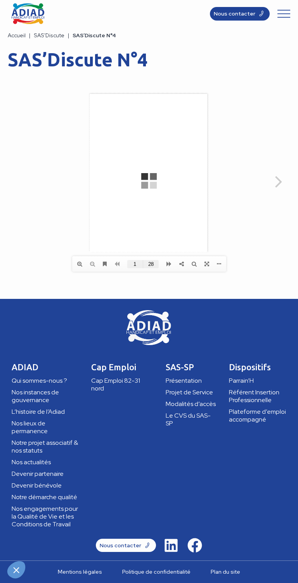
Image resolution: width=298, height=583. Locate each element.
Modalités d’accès (191, 404)
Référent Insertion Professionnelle (254, 396)
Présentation (184, 381)
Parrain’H (241, 381)
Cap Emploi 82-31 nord (115, 384)
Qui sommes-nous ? (39, 381)
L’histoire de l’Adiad (38, 412)
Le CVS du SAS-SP (188, 419)
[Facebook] (194, 545)
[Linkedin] (171, 545)
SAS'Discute (49, 35)
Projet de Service (189, 392)
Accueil (17, 35)
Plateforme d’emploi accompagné (257, 415)
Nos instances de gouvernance (35, 396)
